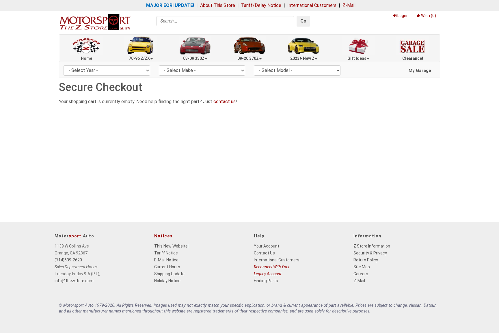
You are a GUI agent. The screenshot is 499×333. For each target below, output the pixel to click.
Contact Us (264, 253)
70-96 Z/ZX (139, 58)
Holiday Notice (167, 280)
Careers (360, 273)
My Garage (420, 70)
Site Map (361, 267)
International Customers (311, 5)
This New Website (171, 246)
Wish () (428, 15)
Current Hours (167, 267)
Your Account (266, 246)
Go (303, 21)
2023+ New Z (302, 58)
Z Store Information (371, 246)
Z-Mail (348, 5)
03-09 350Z (193, 58)
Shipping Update (169, 273)
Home (86, 58)
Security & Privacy (370, 253)
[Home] (95, 22)
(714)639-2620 (68, 260)
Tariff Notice (166, 253)
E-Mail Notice (166, 260)
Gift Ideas (356, 58)
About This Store (217, 5)
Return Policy (365, 260)
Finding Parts (266, 280)
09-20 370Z (248, 58)
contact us (224, 101)
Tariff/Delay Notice (261, 5)
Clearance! (412, 58)
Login (402, 15)
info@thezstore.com (74, 280)
